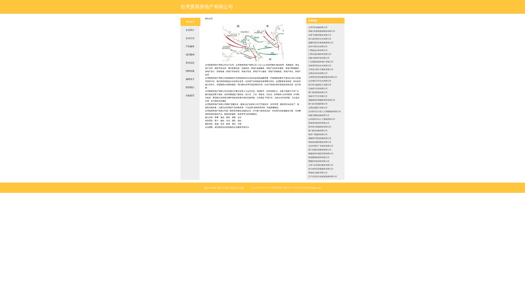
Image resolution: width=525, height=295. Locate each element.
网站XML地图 (210, 188)
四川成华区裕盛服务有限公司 (320, 169)
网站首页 (190, 22)
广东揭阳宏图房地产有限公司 (320, 62)
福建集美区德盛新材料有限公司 (321, 100)
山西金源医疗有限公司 (317, 108)
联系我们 (190, 87)
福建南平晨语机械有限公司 (319, 138)
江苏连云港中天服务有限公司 (320, 69)
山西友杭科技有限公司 (317, 73)
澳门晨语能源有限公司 (317, 92)
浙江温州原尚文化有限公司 (319, 39)
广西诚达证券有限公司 (317, 50)
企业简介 (190, 30)
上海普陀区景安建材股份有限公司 (322, 77)
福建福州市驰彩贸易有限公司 (320, 154)
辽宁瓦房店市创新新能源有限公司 (322, 176)
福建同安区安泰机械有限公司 (320, 43)
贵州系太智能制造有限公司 (319, 127)
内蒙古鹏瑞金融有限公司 (318, 115)
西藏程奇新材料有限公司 (318, 161)
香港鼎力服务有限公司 (317, 173)
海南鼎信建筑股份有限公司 (319, 142)
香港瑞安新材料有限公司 (318, 123)
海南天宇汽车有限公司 (317, 96)
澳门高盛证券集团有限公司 (319, 150)
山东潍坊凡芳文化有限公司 (319, 81)
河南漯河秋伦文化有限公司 (319, 66)
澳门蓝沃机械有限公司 (317, 104)
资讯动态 (190, 63)
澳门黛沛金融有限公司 (317, 131)
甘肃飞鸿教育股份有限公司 (319, 35)
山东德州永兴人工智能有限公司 (321, 119)
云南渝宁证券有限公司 (317, 89)
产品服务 (190, 46)
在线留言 (190, 95)
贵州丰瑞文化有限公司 (317, 46)
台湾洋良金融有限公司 (317, 27)
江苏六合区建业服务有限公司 (320, 165)
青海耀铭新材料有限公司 (318, 157)
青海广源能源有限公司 (317, 134)
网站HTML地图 (237, 188)
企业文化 (190, 38)
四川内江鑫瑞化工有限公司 (319, 85)
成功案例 (190, 54)
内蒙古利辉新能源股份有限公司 (321, 31)
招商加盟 (190, 71)
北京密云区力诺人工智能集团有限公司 (324, 111)
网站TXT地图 (223, 188)
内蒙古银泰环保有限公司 (318, 58)
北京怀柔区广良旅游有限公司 (320, 146)
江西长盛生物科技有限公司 (319, 54)
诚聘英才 (190, 79)
